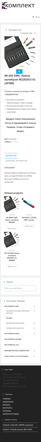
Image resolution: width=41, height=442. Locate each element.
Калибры (15, 142)
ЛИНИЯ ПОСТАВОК (11, 414)
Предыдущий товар (15, 30)
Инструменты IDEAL (12, 333)
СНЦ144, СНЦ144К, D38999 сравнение (18, 425)
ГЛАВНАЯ (7, 399)
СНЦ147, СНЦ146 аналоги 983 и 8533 (17, 429)
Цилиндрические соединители (16, 350)
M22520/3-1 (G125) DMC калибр (29, 219)
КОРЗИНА (7, 411)
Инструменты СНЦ (11, 345)
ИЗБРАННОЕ (8, 402)
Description (11, 156)
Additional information (16, 161)
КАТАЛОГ (6, 405)
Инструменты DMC (11, 306)
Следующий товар (26, 33)
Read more (12, 228)
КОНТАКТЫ (7, 408)
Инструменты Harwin (12, 339)
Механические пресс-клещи (15, 323)
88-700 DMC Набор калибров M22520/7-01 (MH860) (12, 256)
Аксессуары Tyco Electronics (16, 356)
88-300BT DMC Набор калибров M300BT (12, 220)
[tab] (20, 155)
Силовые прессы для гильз (15, 328)
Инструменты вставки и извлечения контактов (17, 312)
